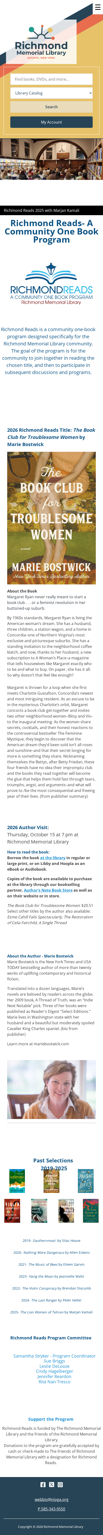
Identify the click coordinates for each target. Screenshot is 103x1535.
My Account (51, 122)
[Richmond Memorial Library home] (41, 42)
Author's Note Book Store (48, 890)
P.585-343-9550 (51, 1509)
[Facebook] (43, 1485)
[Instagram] (60, 1485)
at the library (52, 857)
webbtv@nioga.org (52, 1499)
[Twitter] (51, 1484)
